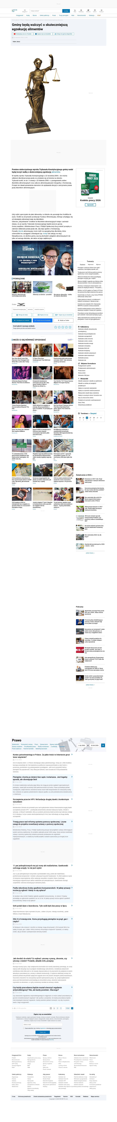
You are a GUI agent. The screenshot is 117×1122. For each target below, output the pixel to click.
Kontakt (78, 1096)
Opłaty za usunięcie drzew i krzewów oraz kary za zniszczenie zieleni (90, 396)
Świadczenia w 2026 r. (84, 475)
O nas (13, 1096)
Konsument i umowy (27, 744)
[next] (72, 1008)
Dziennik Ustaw (47, 1077)
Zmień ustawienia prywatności (43, 1096)
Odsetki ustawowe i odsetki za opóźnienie (90, 381)
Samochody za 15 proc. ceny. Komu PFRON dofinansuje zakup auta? (90, 295)
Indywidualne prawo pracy (34, 1057)
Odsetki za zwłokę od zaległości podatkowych (87, 384)
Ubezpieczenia (31, 1061)
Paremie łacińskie (28, 748)
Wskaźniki (84, 378)
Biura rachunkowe (79, 1055)
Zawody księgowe (16, 1065)
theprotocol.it (93, 1086)
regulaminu (43, 1028)
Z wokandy (54, 746)
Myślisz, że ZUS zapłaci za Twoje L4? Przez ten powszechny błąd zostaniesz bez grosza (90, 291)
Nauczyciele (30, 1080)
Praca (36, 744)
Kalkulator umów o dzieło (85, 341)
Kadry (28, 15)
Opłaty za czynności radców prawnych (89, 390)
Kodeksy (45, 1086)
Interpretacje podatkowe (85, 405)
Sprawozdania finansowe (80, 1065)
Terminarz (84, 413)
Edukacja (91, 15)
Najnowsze (90, 264)
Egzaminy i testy (31, 1082)
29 (97, 417)
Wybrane (98, 264)
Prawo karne (81, 370)
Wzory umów (81, 373)
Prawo (54, 15)
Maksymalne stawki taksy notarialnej (88, 393)
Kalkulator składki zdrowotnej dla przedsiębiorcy (87, 330)
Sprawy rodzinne (54, 744)
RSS (71, 1096)
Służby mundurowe (43, 746)
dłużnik (20, 231)
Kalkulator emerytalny (84, 346)
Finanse (92, 1061)
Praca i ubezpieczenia (64, 1061)
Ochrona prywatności (24, 1096)
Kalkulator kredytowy (84, 350)
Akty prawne (46, 1074)
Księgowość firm (16, 1055)
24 (80, 417)
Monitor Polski (46, 1078)
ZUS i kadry (15, 1063)
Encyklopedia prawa (30, 746)
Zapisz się (43, 1032)
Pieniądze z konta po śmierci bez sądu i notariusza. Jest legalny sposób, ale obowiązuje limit (89, 268)
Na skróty (92, 1074)
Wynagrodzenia (31, 1059)
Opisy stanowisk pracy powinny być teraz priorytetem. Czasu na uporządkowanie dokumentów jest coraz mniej (89, 318)
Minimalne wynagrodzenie (80, 1078)
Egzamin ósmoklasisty (33, 1088)
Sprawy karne (44, 744)
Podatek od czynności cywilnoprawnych (89, 400)
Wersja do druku (23, 315)
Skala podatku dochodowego (81, 1086)
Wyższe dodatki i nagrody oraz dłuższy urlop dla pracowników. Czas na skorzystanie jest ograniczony (90, 282)
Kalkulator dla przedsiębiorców (87, 334)
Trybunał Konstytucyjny (19, 309)
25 (83, 417)
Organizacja (15, 1077)
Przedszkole (30, 1077)
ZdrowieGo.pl (93, 1077)
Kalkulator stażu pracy (64, 1084)
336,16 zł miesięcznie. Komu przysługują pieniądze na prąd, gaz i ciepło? (89, 277)
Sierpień (93, 413)
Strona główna (15, 20)
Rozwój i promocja (16, 1082)
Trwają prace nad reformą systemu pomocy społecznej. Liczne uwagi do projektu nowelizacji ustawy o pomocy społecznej (90, 273)
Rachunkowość (16, 1059)
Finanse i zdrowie (62, 1067)
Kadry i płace (15, 1084)
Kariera (65, 1096)
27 (90, 417)
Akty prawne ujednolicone (49, 1084)
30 (101, 417)
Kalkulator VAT (62, 1080)
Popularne (82, 264)
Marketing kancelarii (41, 748)
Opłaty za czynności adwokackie (87, 388)
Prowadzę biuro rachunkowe (81, 1059)
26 (87, 417)
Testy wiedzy (30, 1090)
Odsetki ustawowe (78, 1084)
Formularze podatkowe (95, 1084)
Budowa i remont (94, 1063)
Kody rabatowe (93, 1080)
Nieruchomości (81, 15)
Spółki (60, 1059)
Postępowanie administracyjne (87, 368)
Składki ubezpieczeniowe (80, 1080)
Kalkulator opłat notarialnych (86, 355)
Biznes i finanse (62, 1057)
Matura (29, 1086)
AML (75, 1067)
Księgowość (19, 15)
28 (94, 417)
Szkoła (29, 1078)
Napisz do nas (44, 315)
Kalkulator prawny (83, 357)
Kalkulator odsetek (63, 1082)
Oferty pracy (93, 1088)
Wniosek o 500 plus (83, 375)
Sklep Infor (45, 1067)
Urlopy (29, 1063)
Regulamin (57, 1096)
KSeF (99, 15)
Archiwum (92, 1078)
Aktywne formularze (88, 363)
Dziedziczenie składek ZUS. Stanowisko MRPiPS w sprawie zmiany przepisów (89, 304)
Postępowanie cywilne (84, 365)
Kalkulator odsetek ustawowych (87, 353)
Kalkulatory (84, 327)
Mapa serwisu (95, 1096)
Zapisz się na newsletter (65, 315)
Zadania (14, 1080)
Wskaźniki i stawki (79, 1074)
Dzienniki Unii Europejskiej (49, 1082)
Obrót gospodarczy (17, 1061)
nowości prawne (39, 309)
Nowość (90, 198)
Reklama (85, 1096)
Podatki (14, 1057)
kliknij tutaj (51, 1039)
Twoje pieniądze (63, 15)
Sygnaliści (62, 746)
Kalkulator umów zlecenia (85, 338)
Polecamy (79, 607)
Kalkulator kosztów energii (85, 343)
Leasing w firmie (62, 1065)
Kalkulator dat (82, 360)
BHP (28, 1065)
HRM (28, 1067)
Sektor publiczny (44, 15)
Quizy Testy (81, 402)
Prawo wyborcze (16, 748)
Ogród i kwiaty (93, 1065)
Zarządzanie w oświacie (33, 1084)
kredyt (45, 233)
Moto (72, 15)
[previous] (51, 1008)
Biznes (35, 15)
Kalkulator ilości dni (83, 348)
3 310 (67, 1008)
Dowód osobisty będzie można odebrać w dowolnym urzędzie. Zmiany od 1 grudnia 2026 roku (89, 309)
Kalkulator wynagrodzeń (85, 336)
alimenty (30, 309)
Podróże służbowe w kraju (80, 1077)
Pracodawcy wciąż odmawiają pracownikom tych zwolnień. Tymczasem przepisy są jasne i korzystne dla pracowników (90, 314)
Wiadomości (28, 20)
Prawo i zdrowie (47, 1069)
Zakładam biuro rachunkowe (81, 1057)
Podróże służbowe (78, 1082)
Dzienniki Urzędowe (48, 1080)
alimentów (56, 172)
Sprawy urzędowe (17, 746)
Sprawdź (90, 205)
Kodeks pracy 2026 (90, 200)
